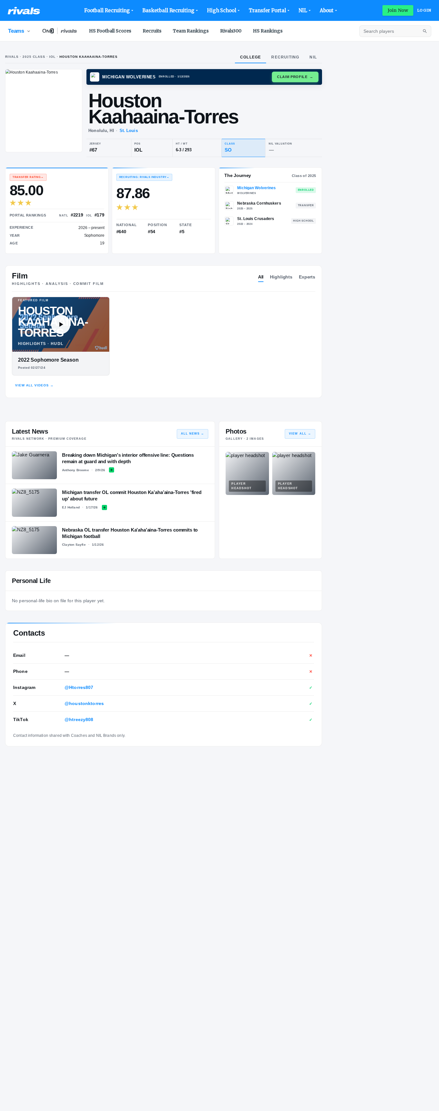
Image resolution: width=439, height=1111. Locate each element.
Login (424, 10)
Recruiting (285, 57)
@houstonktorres (84, 703)
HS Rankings (267, 31)
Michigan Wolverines (256, 188)
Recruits (152, 31)
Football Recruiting (107, 10)
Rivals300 (230, 31)
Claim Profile (295, 77)
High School (221, 10)
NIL (303, 10)
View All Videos (34, 385)
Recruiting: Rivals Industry (144, 177)
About (327, 10)
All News (192, 433)
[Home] (24, 10)
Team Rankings (191, 31)
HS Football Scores (110, 31)
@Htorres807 (79, 687)
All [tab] (261, 276)
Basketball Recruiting (168, 10)
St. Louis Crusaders (255, 218)
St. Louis (129, 130)
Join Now (398, 10)
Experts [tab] (307, 276)
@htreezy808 (79, 719)
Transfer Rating (28, 177)
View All (300, 433)
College (250, 57)
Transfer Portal (267, 10)
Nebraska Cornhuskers (259, 203)
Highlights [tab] (281, 276)
